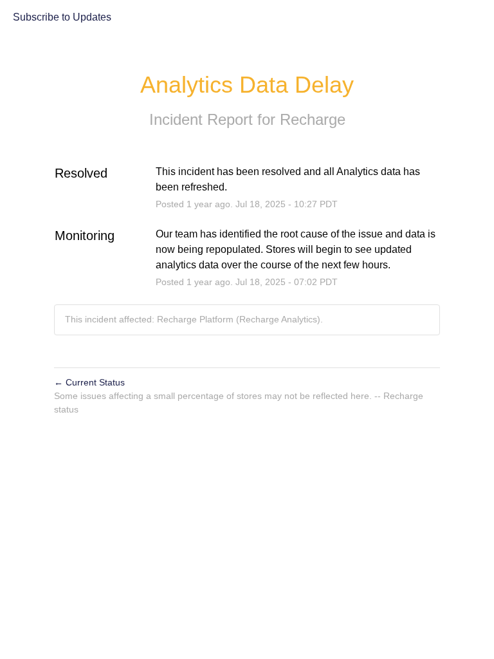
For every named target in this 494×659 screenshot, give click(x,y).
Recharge (312, 119)
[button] (62, 18)
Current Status (89, 382)
